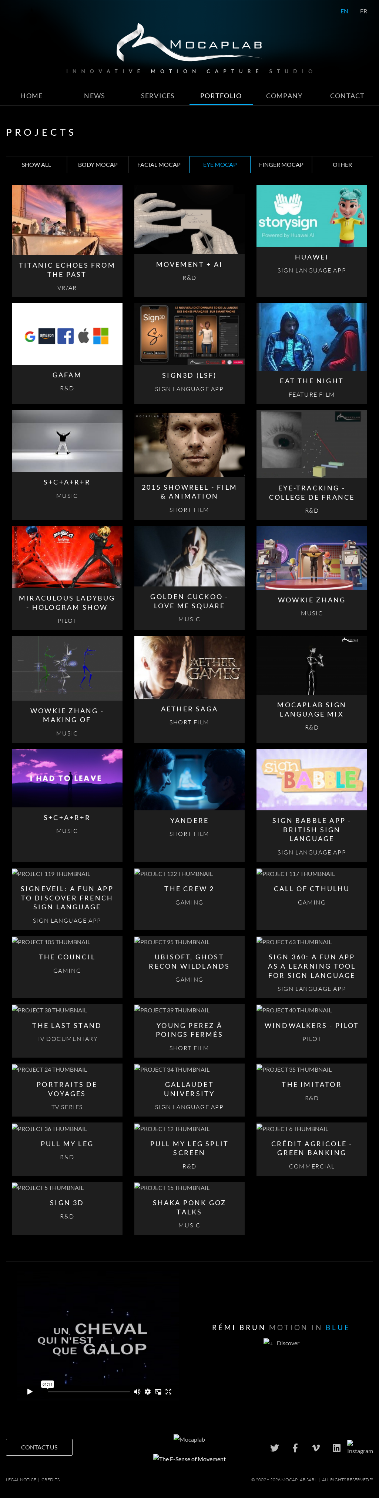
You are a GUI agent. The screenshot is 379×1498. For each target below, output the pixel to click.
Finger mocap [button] (281, 164)
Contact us (39, 1447)
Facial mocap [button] (159, 164)
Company (284, 96)
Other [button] (342, 164)
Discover (287, 1342)
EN (344, 10)
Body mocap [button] (98, 164)
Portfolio (221, 96)
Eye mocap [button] (220, 164)
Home (31, 96)
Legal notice (21, 1479)
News (94, 96)
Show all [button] (36, 164)
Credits (50, 1479)
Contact (347, 96)
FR (363, 10)
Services (158, 96)
